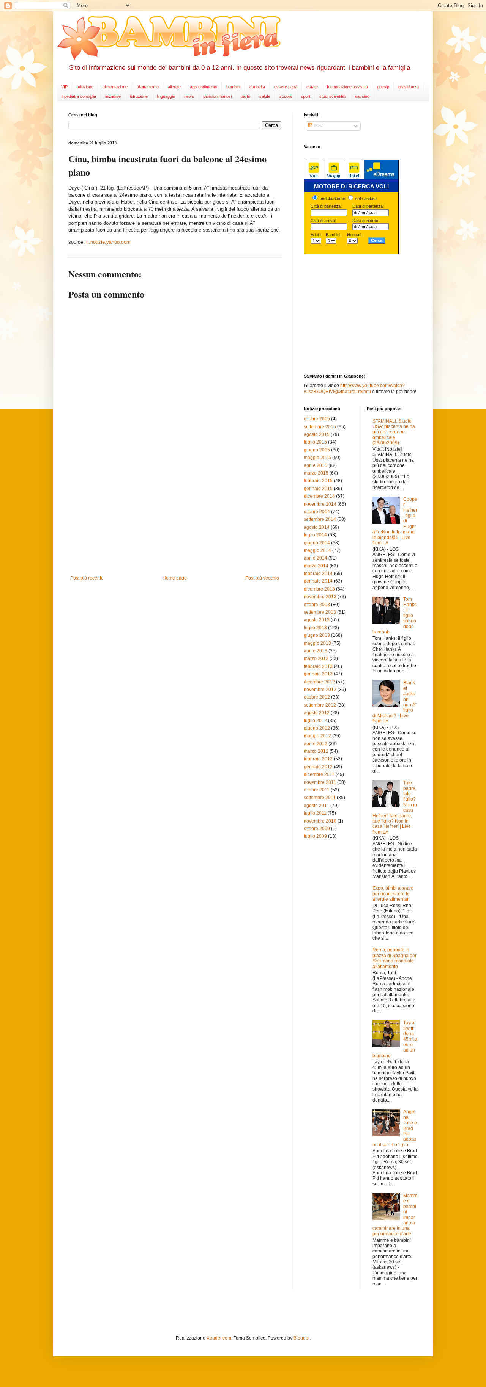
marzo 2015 (316, 473)
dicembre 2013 (319, 589)
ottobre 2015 (317, 419)
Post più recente (87, 578)
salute (264, 96)
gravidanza (408, 87)
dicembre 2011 (319, 774)
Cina (89, 188)
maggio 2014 (317, 550)
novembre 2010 (320, 821)
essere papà (285, 87)
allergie (174, 87)
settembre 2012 (320, 705)
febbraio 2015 (318, 480)
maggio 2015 (317, 457)
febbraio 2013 (318, 666)
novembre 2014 (320, 504)
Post (317, 126)
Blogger (301, 1338)
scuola (285, 96)
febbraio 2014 (318, 573)
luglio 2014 (315, 535)
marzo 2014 (316, 566)
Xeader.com (219, 1338)
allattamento (148, 87)
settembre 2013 (320, 612)
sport (305, 96)
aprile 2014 (315, 558)
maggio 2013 (317, 643)
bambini (233, 87)
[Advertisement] (175, 518)
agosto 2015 (317, 434)
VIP (64, 87)
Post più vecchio (262, 578)
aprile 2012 (315, 743)
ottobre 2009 (317, 828)
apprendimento (203, 87)
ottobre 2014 (317, 511)
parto (245, 96)
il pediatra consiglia (79, 96)
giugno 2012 (317, 728)
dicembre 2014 (319, 496)
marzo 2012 (316, 751)
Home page (175, 578)
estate (312, 87)
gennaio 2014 (318, 581)
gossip (383, 87)
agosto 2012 (317, 712)
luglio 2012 (315, 720)
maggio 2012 (317, 735)
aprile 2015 (315, 465)
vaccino (362, 96)
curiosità (257, 87)
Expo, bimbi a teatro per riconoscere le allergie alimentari (392, 893)
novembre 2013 (320, 596)
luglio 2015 (315, 442)
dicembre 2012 (319, 682)
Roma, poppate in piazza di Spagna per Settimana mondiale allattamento (394, 958)
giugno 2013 (317, 635)
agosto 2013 (317, 619)
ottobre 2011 (317, 790)
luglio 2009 (315, 836)
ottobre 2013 (317, 604)
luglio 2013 (315, 627)
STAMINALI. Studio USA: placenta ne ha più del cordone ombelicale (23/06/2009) (393, 432)
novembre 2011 (320, 782)
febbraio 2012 (318, 759)
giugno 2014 (317, 542)
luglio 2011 (315, 813)
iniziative (113, 96)
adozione (85, 87)
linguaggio (166, 96)
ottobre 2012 (317, 697)
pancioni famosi (217, 96)
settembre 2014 (320, 519)
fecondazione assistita (347, 87)
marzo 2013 (316, 658)
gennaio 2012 (318, 767)
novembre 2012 (320, 689)
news (189, 96)
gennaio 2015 (318, 488)
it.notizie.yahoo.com (108, 242)
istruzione (139, 96)
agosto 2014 (317, 527)
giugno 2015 (317, 450)
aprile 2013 (315, 651)
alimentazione (115, 87)
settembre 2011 (320, 797)
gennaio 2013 (318, 674)
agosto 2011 (316, 805)
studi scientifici (332, 96)
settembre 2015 (320, 426)
